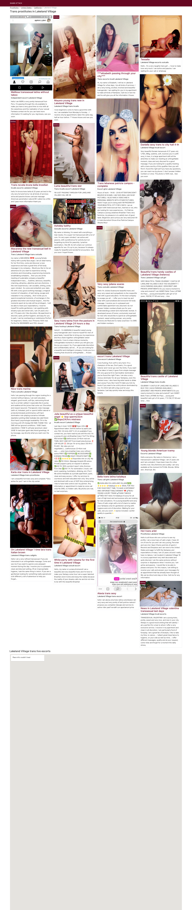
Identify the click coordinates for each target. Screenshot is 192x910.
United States (26, 8)
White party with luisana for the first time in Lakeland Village (74, 561)
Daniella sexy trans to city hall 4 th (160, 144)
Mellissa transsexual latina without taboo (30, 93)
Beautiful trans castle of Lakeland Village (159, 377)
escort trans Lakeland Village (113, 356)
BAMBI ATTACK (16, 3)
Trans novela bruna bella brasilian (29, 185)
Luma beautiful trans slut (68, 186)
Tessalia (145, 59)
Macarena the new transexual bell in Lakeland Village (31, 250)
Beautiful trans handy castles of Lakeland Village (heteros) (158, 273)
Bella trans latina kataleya (111, 476)
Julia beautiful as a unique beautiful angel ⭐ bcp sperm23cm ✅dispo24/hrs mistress (73, 417)
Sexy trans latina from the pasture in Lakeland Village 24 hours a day (74, 322)
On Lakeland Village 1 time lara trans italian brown (31, 551)
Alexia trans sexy (106, 593)
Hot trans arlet (149, 531)
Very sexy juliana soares (110, 284)
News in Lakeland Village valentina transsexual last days (160, 609)
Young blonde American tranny (158, 450)
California (38, 8)
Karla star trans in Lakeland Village (30, 472)
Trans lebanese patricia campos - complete (115, 184)
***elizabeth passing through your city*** (116, 74)
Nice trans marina (20, 388)
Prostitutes (14, 8)
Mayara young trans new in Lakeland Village (69, 102)
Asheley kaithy (62, 225)
